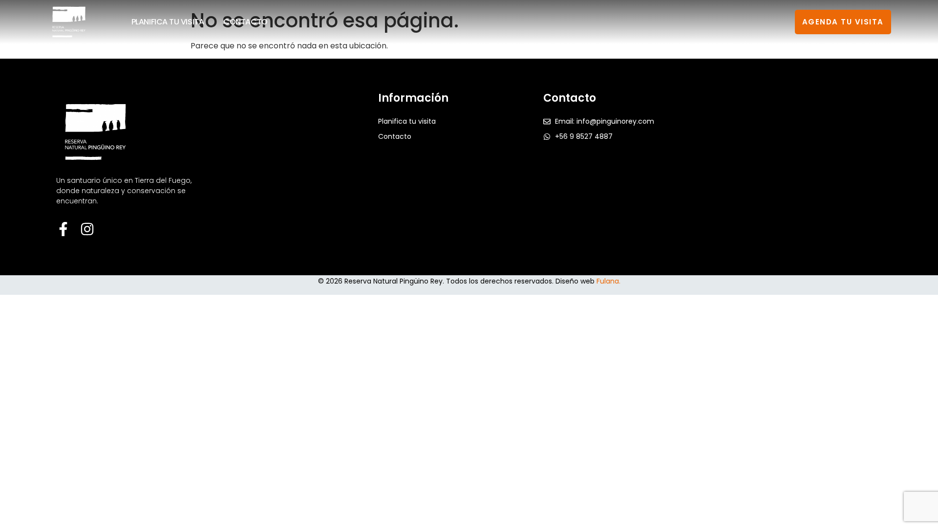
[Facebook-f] (63, 229)
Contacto (245, 21)
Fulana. (608, 281)
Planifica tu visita (167, 21)
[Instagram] (87, 229)
